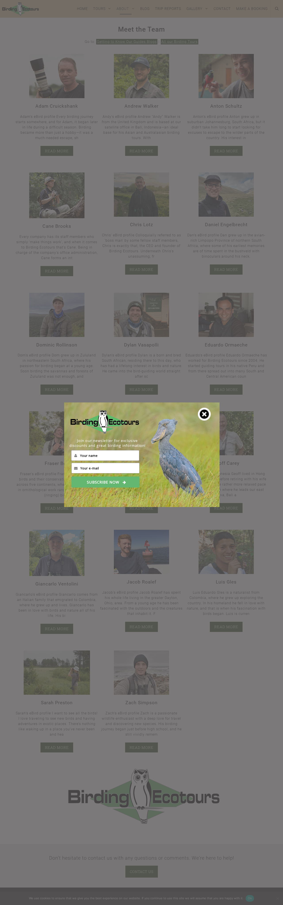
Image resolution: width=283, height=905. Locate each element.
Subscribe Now (103, 481)
